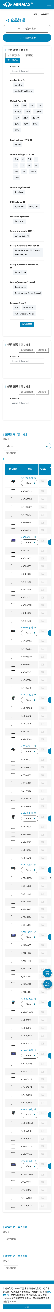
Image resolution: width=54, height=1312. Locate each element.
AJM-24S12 (26, 960)
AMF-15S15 (26, 842)
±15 (24, 171)
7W (39, 105)
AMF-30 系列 (27, 998)
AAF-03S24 (26, 530)
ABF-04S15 (26, 581)
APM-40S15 (26, 1079)
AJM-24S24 (26, 976)
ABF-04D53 (26, 597)
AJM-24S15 (26, 968)
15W (17, 117)
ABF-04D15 (26, 620)
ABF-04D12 (26, 613)
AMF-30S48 (26, 1043)
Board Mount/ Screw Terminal (28, 293)
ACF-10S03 (26, 759)
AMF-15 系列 (27, 813)
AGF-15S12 (26, 901)
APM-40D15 (26, 1102)
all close (10, 446)
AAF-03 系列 (27, 477)
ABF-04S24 (26, 589)
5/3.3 (33, 171)
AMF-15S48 (26, 857)
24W (25, 117)
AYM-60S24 (26, 1197)
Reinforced (19, 221)
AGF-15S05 (26, 885)
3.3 (16, 159)
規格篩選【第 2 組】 (19, 345)
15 (22, 165)
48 (36, 165)
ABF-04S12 (26, 573)
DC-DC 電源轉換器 (27, 28)
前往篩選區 (11, 452)
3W (16, 105)
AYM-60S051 (27, 1174)
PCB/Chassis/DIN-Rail (24, 313)
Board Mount (20, 286)
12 (16, 165)
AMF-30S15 (26, 1027)
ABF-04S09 (26, 566)
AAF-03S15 (26, 522)
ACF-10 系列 (27, 746)
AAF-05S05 (26, 648)
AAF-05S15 (26, 672)
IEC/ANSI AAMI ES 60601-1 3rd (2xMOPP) (27, 252)
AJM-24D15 (26, 992)
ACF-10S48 (26, 806)
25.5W (36, 117)
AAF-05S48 (26, 687)
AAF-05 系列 (27, 627)
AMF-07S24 (26, 731)
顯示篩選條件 (27, 350)
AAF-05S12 (26, 664)
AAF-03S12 (26, 514)
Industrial (19, 84)
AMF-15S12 (26, 834)
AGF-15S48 (26, 925)
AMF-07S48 (26, 739)
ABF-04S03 (26, 550)
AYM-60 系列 (27, 1161)
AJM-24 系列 (26, 931)
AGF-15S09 (26, 893)
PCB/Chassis (28, 307)
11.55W (37, 111)
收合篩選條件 (13, 55)
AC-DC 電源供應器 (27, 37)
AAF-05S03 (26, 641)
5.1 (29, 159)
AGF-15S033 (27, 878)
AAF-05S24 (26, 680)
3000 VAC (20, 206)
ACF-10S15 (26, 790)
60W (17, 130)
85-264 (18, 144)
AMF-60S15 (26, 1138)
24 (29, 165)
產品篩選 (47, 985)
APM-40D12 (26, 1094)
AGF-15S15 (26, 909)
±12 (16, 171)
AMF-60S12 (26, 1130)
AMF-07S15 (26, 723)
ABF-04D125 (26, 605)
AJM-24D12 (26, 984)
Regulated (19, 192)
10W (28, 111)
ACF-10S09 (26, 775)
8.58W (18, 111)
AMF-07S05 (26, 708)
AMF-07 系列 (27, 694)
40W (26, 123)
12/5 (17, 177)
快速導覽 (47, 973)
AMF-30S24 (26, 1035)
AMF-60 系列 (27, 1109)
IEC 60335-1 (20, 272)
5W (32, 105)
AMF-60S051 (27, 1123)
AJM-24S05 (26, 945)
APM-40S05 (26, 1063)
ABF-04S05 (26, 558)
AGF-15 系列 (27, 864)
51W (35, 123)
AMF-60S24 (26, 1146)
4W (24, 105)
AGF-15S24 (26, 917)
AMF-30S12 (26, 1020)
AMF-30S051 (27, 1012)
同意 (27, 1306)
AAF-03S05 (26, 499)
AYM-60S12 (26, 1182)
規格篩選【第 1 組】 (19, 50)
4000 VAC (34, 206)
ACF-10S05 (26, 767)
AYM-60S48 (26, 1205)
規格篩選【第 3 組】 (19, 387)
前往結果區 (12, 60)
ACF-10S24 (26, 798)
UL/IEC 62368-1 (22, 235)
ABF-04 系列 (27, 537)
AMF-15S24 (26, 850)
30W (17, 123)
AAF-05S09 (26, 656)
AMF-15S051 (26, 826)
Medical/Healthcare (23, 91)
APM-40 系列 (27, 1050)
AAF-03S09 (26, 506)
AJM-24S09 (26, 952)
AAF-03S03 (26, 491)
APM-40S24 (26, 1087)
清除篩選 (29, 55)
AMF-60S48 (26, 1154)
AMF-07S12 (26, 715)
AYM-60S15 (26, 1190)
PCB (16, 307)
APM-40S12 (26, 1071)
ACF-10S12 (26, 783)
